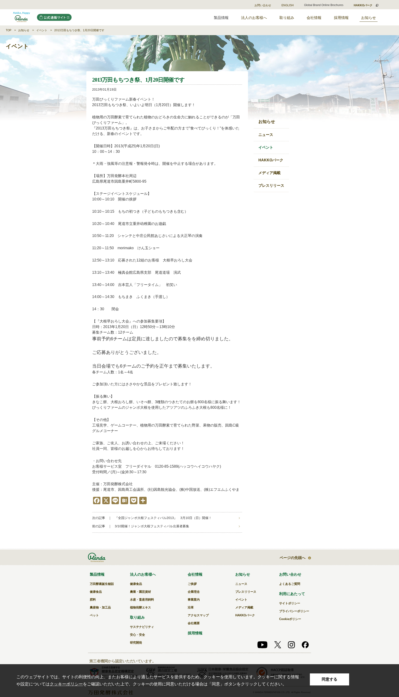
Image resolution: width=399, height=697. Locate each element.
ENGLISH (287, 5)
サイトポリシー (289, 603)
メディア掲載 (269, 173)
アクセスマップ (198, 615)
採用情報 (341, 18)
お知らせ (368, 18)
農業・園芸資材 (140, 591)
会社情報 (314, 18)
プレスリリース (271, 185)
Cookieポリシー (290, 619)
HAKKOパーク (270, 160)
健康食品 (96, 591)
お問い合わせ (262, 5)
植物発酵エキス (140, 607)
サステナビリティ (142, 627)
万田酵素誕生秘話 (102, 584)
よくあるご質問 (289, 584)
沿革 (191, 607)
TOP (8, 30)
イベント (41, 30)
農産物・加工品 (100, 607)
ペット (94, 615)
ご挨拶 (192, 584)
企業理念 (194, 591)
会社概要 (194, 623)
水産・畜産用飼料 (142, 599)
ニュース (265, 135)
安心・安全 (137, 634)
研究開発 (136, 642)
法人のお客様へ (254, 18)
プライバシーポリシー (294, 611)
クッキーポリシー (66, 684)
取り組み (286, 18)
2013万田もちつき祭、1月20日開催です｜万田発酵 (21, 17)
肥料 (93, 599)
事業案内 (194, 599)
